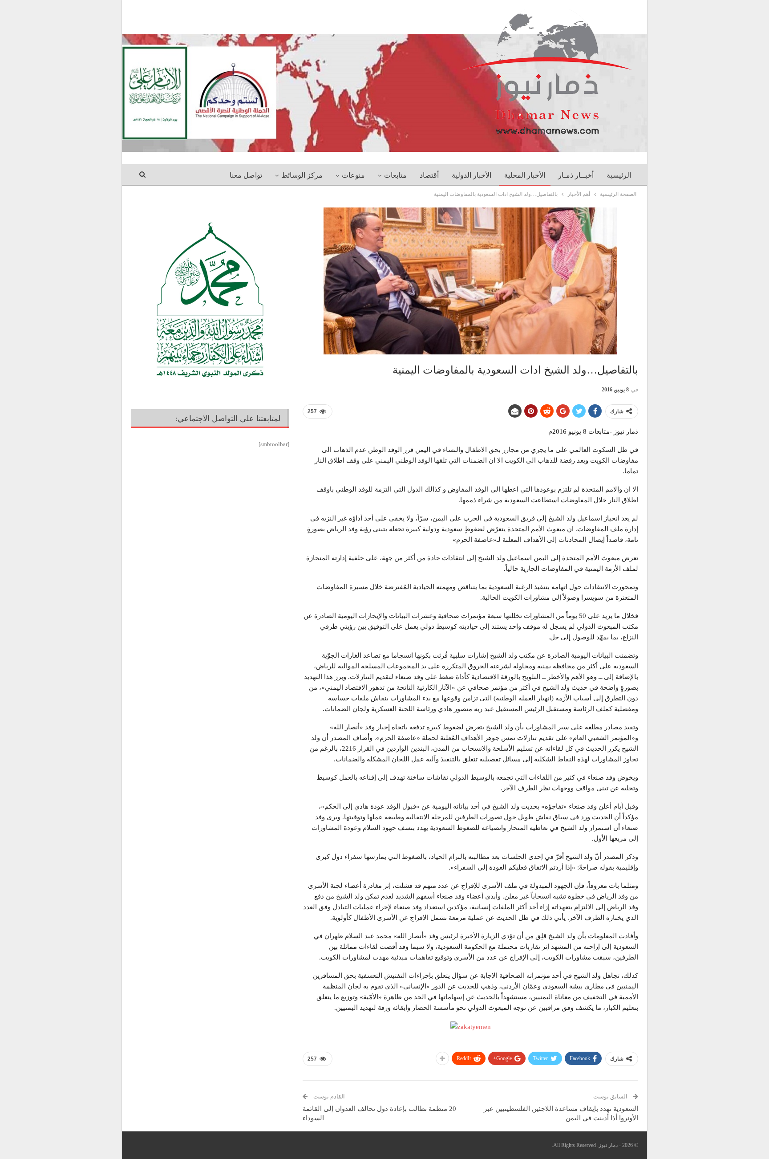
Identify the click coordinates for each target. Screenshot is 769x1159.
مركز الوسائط (302, 175)
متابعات (395, 175)
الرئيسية (619, 175)
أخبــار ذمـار (576, 175)
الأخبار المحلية (524, 175)
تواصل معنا (246, 175)
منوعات (353, 175)
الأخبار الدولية (471, 175)
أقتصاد (429, 175)
